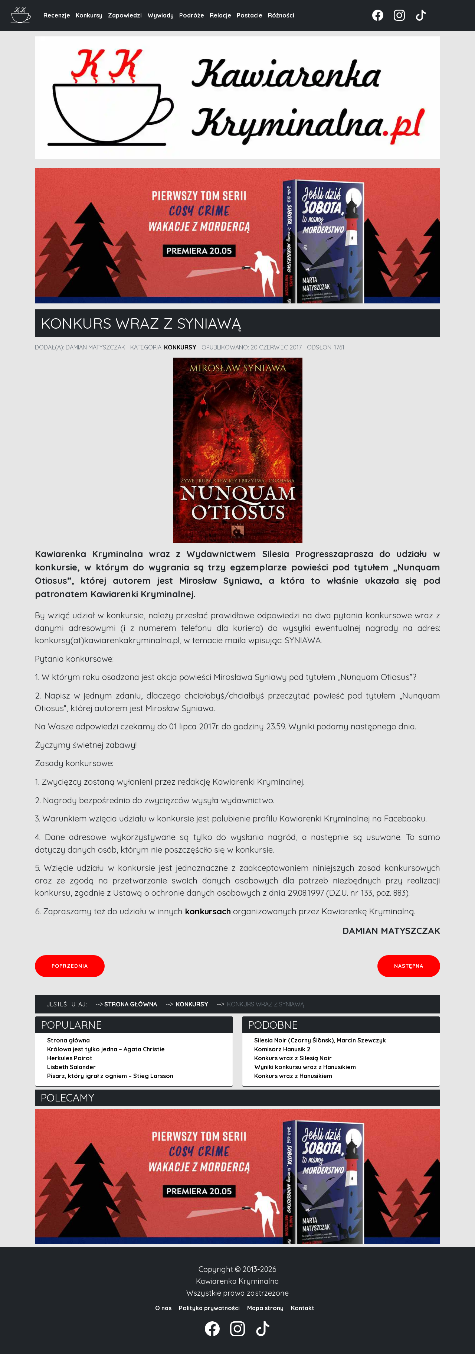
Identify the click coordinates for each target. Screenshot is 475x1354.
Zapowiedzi (125, 15)
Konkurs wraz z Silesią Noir (293, 1058)
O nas (163, 1308)
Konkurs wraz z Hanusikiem (293, 1076)
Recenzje (56, 15)
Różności (281, 15)
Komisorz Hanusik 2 (282, 1049)
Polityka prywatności (209, 1308)
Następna (417, 965)
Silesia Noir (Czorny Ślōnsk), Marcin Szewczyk (320, 1040)
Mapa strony (265, 1308)
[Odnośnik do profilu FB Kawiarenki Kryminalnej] (378, 14)
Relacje (220, 15)
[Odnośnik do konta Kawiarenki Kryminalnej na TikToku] (416, 14)
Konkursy (89, 15)
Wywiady (160, 15)
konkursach (208, 911)
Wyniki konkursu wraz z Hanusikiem (305, 1067)
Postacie (249, 15)
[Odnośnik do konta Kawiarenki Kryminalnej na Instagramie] (395, 14)
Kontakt (302, 1308)
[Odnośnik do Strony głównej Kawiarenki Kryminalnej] (21, 14)
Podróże (191, 15)
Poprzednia (78, 965)
